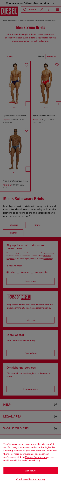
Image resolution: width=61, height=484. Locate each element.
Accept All (30, 470)
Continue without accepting (30, 479)
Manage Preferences (36, 457)
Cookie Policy (33, 460)
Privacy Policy (14, 460)
